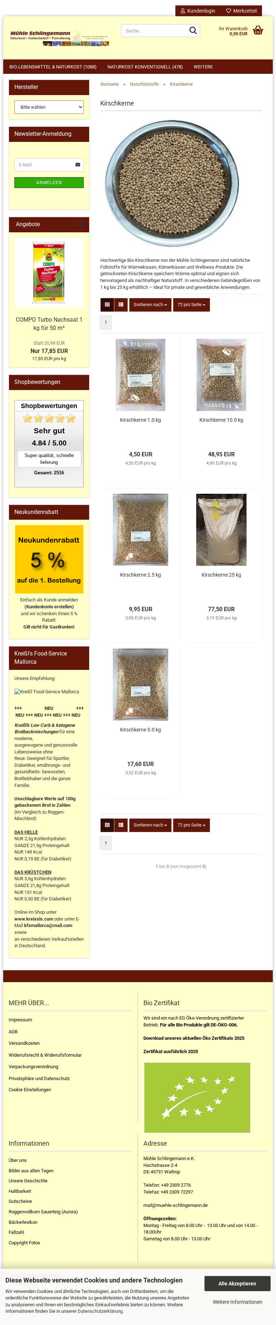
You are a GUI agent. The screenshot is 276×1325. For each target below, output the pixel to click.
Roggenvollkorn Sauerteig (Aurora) (43, 1211)
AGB (13, 1031)
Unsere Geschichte (28, 1180)
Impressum (20, 1019)
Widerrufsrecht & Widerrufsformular (45, 1055)
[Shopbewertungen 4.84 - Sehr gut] (49, 418)
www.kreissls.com (33, 919)
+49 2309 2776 (176, 1185)
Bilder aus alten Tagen (31, 1170)
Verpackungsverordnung (33, 1066)
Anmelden (49, 182)
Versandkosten (24, 1043)
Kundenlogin (200, 11)
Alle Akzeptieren (237, 1283)
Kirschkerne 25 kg (221, 575)
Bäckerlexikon (23, 1222)
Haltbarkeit (20, 1191)
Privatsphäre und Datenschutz (39, 1078)
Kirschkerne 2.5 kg (140, 575)
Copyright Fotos (24, 1242)
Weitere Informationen (237, 1302)
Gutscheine (20, 1201)
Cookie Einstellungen (30, 1089)
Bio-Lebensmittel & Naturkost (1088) (53, 67)
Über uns (18, 1160)
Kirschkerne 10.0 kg (221, 420)
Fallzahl (16, 1232)
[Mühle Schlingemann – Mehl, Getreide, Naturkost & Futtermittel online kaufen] (59, 37)
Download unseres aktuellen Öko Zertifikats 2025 (193, 1038)
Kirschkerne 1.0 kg (140, 420)
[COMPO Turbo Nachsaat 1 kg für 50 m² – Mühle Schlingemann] (49, 272)
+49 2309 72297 (177, 1192)
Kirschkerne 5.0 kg (140, 730)
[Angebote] (81, 224)
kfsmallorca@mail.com (48, 925)
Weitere (203, 67)
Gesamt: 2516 (49, 472)
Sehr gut (49, 430)
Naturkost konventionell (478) (145, 67)
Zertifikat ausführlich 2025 (170, 1051)
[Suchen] (193, 30)
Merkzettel (244, 11)
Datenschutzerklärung (100, 1311)
